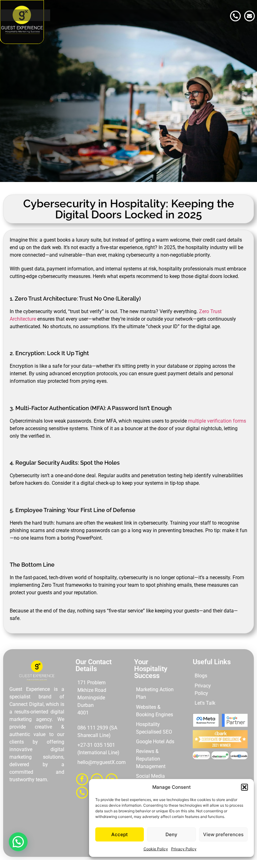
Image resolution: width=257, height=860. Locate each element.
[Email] (249, 16)
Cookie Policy (156, 849)
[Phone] (235, 16)
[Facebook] (82, 779)
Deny (171, 834)
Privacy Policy (184, 849)
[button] (244, 787)
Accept (119, 834)
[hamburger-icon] (208, 15)
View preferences (223, 834)
